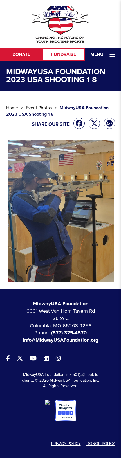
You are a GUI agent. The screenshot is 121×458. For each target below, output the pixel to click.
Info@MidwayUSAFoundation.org (60, 340)
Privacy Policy (66, 443)
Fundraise (63, 54)
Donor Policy (100, 443)
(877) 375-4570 (69, 333)
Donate (21, 54)
